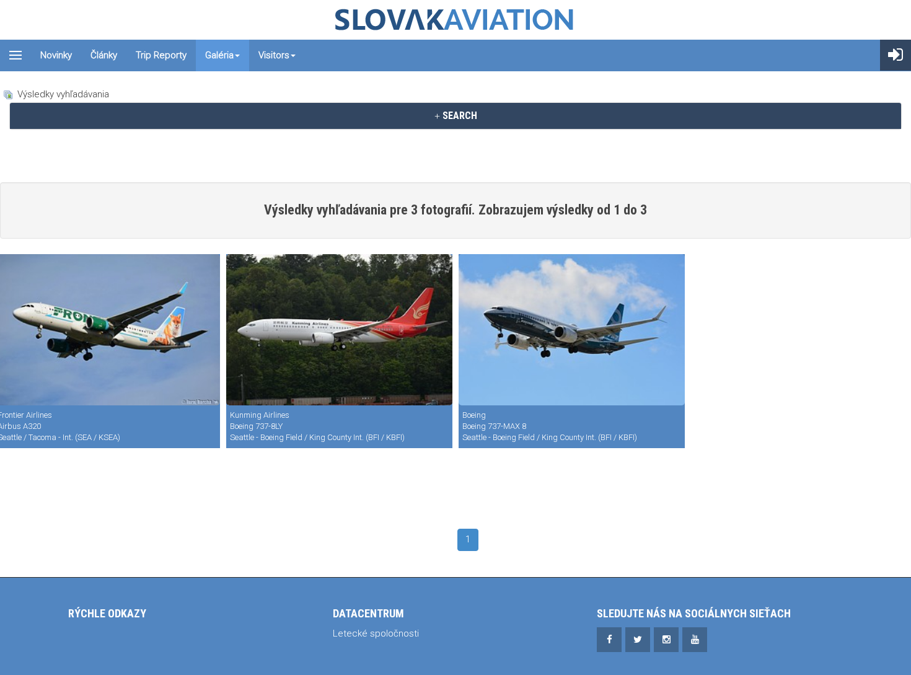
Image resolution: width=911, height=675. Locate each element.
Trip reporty (161, 55)
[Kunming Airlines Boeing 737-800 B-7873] (339, 329)
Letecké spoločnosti (376, 633)
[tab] (455, 116)
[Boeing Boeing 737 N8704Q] (572, 329)
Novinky (56, 55)
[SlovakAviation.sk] (455, 20)
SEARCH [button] (458, 115)
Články (103, 55)
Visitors (273, 55)
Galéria (219, 55)
